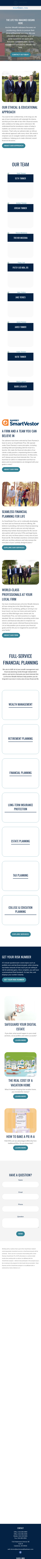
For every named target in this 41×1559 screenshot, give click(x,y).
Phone (20, 1204)
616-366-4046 (22, 1534)
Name (20, 1180)
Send (20, 1234)
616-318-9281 (23, 1536)
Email (21, 1192)
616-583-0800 (22, 1532)
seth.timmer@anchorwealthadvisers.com (20, 1549)
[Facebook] (20, 1552)
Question (20, 1216)
